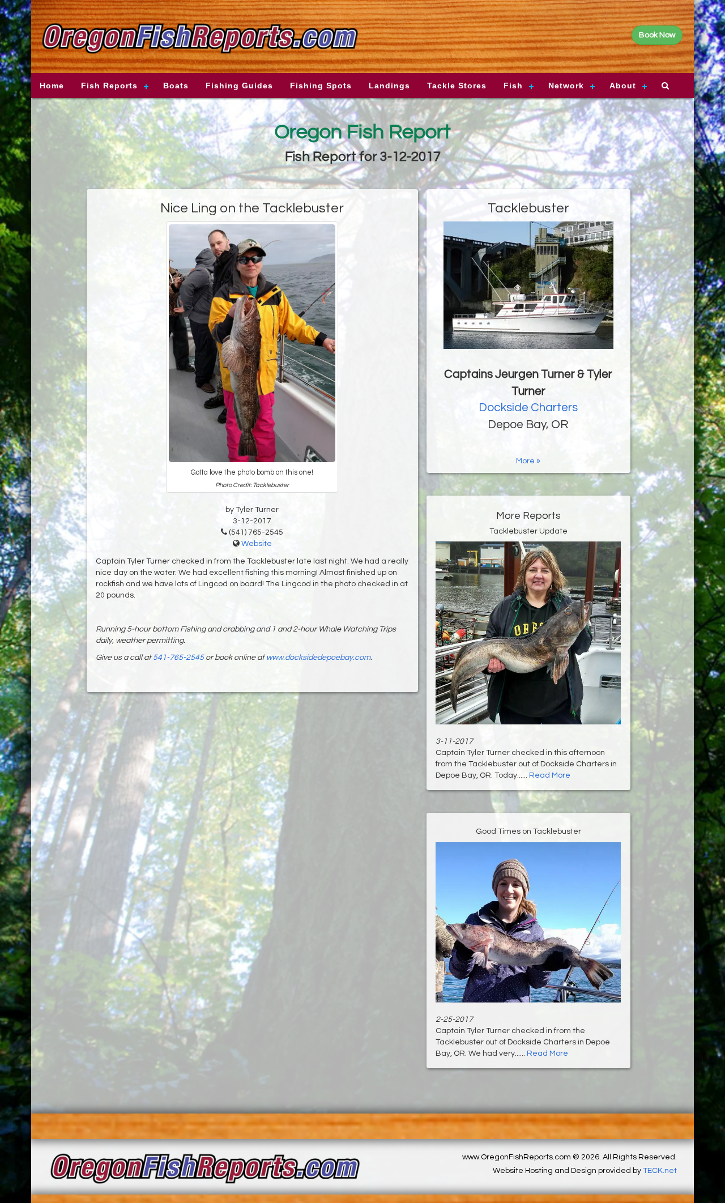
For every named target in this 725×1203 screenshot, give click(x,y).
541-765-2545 (178, 658)
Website (256, 544)
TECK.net (660, 1171)
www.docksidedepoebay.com (318, 658)
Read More (549, 775)
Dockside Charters (528, 407)
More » (528, 461)
